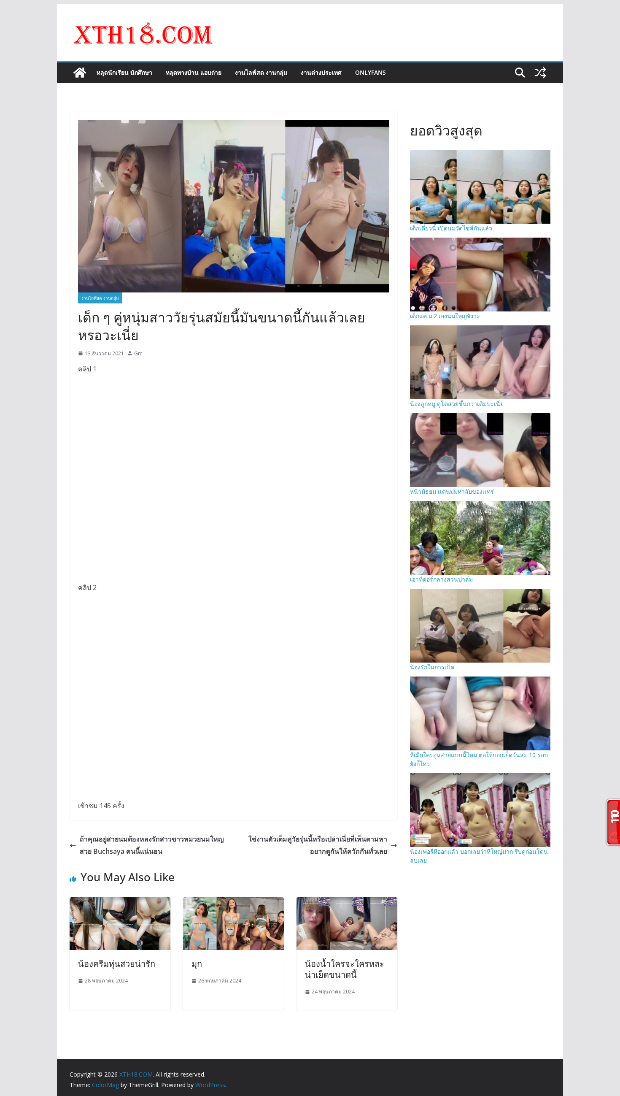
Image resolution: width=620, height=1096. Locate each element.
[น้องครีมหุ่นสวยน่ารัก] (120, 903)
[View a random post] (540, 72)
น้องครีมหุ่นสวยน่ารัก (116, 963)
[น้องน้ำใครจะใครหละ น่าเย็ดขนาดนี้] (347, 903)
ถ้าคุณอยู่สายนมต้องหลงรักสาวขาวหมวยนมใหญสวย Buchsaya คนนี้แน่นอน (152, 845)
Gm (138, 353)
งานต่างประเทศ (321, 72)
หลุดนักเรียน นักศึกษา (124, 72)
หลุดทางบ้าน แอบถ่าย (193, 72)
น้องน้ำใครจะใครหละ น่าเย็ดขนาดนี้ (344, 969)
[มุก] (233, 903)
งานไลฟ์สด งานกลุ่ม (261, 72)
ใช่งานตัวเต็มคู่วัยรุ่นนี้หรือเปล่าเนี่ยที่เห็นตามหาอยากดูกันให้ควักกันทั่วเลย (317, 845)
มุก (196, 963)
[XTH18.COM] (80, 72)
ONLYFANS (370, 72)
